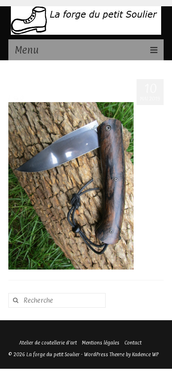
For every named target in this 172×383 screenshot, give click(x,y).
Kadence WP (145, 354)
